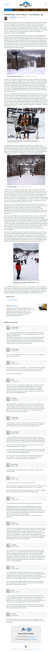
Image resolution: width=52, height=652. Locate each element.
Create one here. (32, 639)
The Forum (26, 10)
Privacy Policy (33, 649)
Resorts (17, 10)
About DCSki (43, 10)
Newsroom (8, 10)
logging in (32, 636)
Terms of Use (39, 649)
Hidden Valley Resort (13, 299)
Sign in (6, 4)
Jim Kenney (13, 306)
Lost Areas (34, 10)
